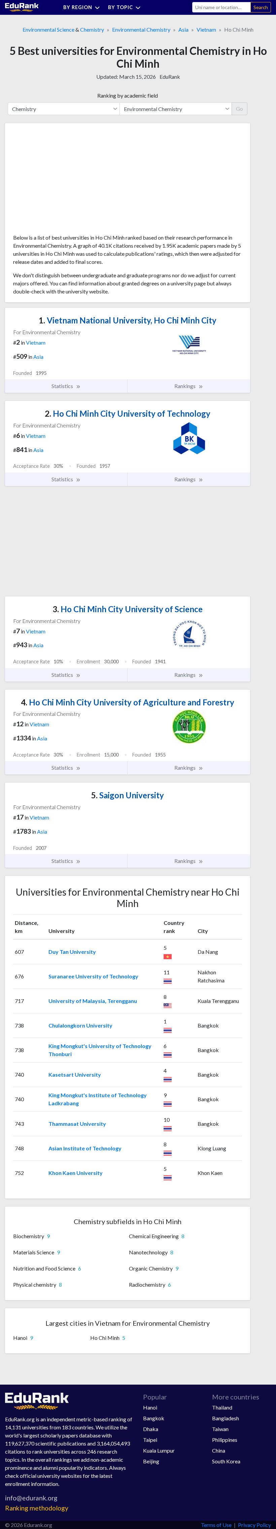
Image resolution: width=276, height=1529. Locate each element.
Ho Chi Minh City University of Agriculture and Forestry (127, 702)
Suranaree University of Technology (93, 976)
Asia (183, 29)
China (218, 1450)
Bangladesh (225, 1418)
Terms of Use (216, 1525)
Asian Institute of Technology (85, 1148)
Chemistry (92, 29)
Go (239, 108)
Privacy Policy (254, 1525)
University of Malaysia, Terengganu (92, 1001)
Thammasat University (77, 1123)
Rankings (185, 386)
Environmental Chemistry (141, 29)
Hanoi (150, 1407)
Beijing (151, 1461)
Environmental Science (48, 29)
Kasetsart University (74, 1074)
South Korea (226, 1461)
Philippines (224, 1439)
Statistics (62, 386)
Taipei (150, 1439)
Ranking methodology (36, 1508)
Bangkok (153, 1418)
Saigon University (127, 795)
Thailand (222, 1407)
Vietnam (206, 29)
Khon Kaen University (75, 1173)
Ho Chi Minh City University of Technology (127, 413)
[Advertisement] (63, 181)
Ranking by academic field (127, 95)
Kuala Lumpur (159, 1450)
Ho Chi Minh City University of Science (128, 609)
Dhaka (150, 1429)
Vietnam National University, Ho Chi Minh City (127, 320)
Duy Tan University (72, 951)
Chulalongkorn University (80, 1025)
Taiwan (220, 1429)
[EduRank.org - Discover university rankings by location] (22, 6)
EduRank (170, 76)
